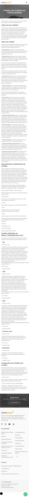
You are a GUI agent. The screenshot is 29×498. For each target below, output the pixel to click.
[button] (26, 2)
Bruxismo (3, 436)
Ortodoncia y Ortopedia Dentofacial (6, 442)
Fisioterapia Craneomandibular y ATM (7, 456)
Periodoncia (4, 450)
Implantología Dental (6, 439)
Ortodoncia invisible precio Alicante (21, 452)
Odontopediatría (19, 437)
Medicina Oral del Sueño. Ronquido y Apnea (7, 447)
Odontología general (20, 432)
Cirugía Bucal (18, 443)
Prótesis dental (18, 448)
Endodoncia (18, 435)
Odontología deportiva (6, 453)
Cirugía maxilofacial (19, 440)
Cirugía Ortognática (19, 446)
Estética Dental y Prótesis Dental (7, 433)
